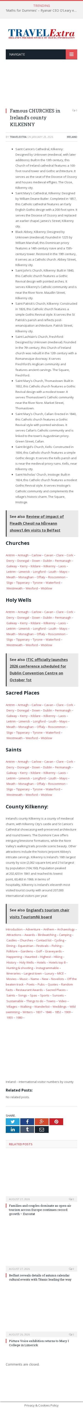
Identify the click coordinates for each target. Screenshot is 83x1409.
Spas (33, 995)
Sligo (9, 583)
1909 (67, 1012)
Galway (11, 566)
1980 (19, 1017)
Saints (10, 995)
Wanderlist (42, 1006)
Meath (10, 577)
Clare (60, 555)
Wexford (32, 588)
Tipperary (23, 583)
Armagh (23, 555)
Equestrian (25, 946)
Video (63, 1001)
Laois (62, 566)
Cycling (59, 940)
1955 (9, 1017)
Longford (39, 572)
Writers (28, 1012)
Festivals (42, 946)
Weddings (60, 1006)
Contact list (43, 940)
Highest (45, 957)
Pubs (41, 984)
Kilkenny (50, 566)
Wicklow (46, 588)
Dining (10, 946)
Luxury (49, 973)
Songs (22, 995)
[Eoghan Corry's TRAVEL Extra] (41, 33)
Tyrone (38, 583)
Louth (52, 572)
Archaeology (66, 929)
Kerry (24, 566)
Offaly (41, 577)
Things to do (34, 1001)
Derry (10, 561)
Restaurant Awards (29, 990)
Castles (11, 940)
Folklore (12, 951)
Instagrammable (47, 968)
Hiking (58, 957)
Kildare (36, 566)
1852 (58, 1012)
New (45, 979)
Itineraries (13, 973)
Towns (51, 1001)
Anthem (48, 929)
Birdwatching (47, 935)
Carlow (36, 555)
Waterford (53, 583)
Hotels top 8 (57, 962)
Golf (39, 951)
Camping (65, 935)
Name (35, 979)
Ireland (72, 137)
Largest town (33, 973)
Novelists (57, 979)
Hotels (41, 962)
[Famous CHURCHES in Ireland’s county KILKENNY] (41, 86)
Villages (11, 1006)
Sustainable (14, 1001)
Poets (31, 984)
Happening (14, 957)
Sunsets (58, 995)
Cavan (48, 555)
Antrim (10, 555)
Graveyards (53, 951)
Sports (44, 995)
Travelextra (18, 137)
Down (36, 561)
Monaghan (26, 577)
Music (24, 979)
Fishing (56, 946)
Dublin (47, 561)
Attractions (13, 935)
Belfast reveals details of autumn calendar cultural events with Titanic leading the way (40, 1277)
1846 (48, 1012)
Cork (70, 555)
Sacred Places (56, 990)
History (11, 962)
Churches (26, 940)
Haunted (31, 957)
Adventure (33, 929)
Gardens (27, 951)
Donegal (23, 561)
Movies (11, 979)
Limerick (24, 572)
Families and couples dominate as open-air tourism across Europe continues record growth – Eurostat (40, 1210)
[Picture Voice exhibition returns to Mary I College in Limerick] (41, 1313)
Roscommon (56, 577)
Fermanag (62, 767)
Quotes (53, 984)
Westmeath (14, 588)
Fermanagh (63, 561)
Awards (29, 935)
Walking (25, 1006)
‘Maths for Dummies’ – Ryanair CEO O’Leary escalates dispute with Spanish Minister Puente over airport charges (43, 10)
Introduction (14, 929)
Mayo (63, 572)
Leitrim (11, 572)
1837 (39, 1012)
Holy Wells (26, 962)
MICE (60, 973)
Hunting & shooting (19, 968)
